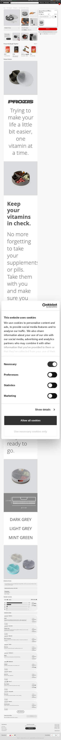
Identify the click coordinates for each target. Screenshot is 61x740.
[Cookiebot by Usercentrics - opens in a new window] (43, 305)
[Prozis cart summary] (57, 3)
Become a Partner (4, 727)
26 (28, 606)
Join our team (3, 726)
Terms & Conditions (4, 729)
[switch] (52, 374)
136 (29, 604)
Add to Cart (47, 28)
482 (29, 602)
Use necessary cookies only (30, 431)
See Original (6, 623)
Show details (42, 409)
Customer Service (4, 730)
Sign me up (8, 38)
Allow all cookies (30, 420)
